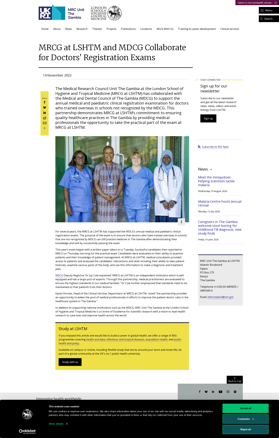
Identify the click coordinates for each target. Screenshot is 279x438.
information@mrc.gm (220, 297)
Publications (128, 29)
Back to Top (234, 381)
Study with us (70, 362)
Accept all (245, 408)
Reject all (245, 429)
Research (82, 29)
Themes (97, 29)
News (68, 29)
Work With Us (165, 29)
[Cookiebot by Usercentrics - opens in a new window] (27, 431)
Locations (146, 29)
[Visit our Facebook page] (199, 392)
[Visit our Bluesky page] (206, 392)
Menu (268, 10)
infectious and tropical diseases (125, 339)
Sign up (208, 118)
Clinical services (229, 29)
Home (45, 29)
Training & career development (197, 29)
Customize (244, 419)
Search (268, 18)
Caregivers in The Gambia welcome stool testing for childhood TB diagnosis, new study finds (220, 228)
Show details (56, 423)
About (57, 29)
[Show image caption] (181, 222)
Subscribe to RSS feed (215, 147)
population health (156, 339)
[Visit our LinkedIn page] (213, 392)
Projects (111, 29)
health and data (95, 339)
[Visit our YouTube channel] (220, 392)
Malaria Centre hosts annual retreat (219, 203)
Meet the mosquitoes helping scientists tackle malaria (216, 181)
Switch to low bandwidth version (255, 2)
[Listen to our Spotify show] (235, 392)
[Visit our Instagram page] (228, 392)
